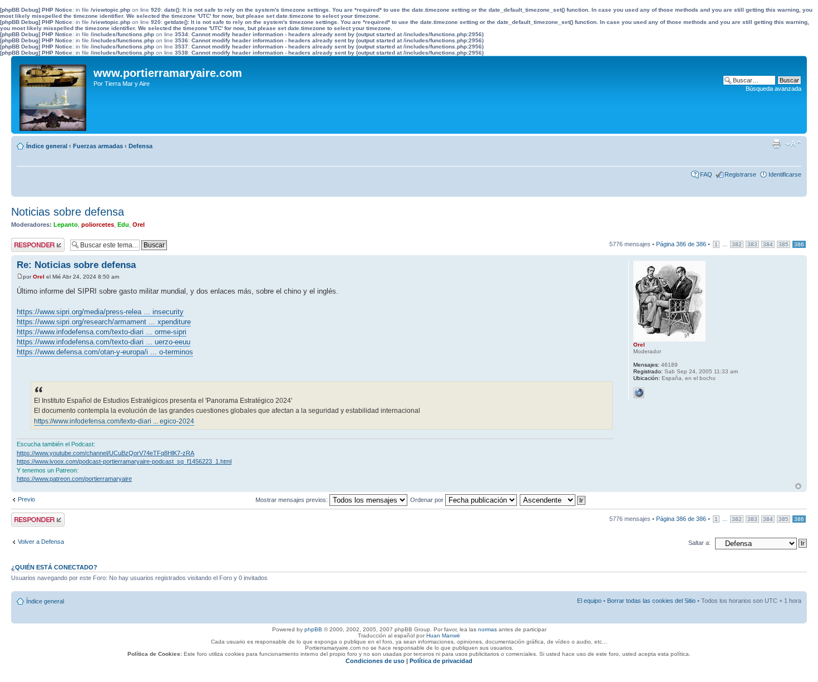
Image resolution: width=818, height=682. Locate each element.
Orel (138, 224)
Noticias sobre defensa (67, 212)
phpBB (313, 629)
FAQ (706, 174)
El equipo (589, 600)
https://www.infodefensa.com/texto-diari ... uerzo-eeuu (103, 342)
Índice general (46, 146)
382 (737, 244)
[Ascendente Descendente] (553, 499)
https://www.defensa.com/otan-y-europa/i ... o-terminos (105, 352)
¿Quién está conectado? (54, 567)
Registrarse (740, 174)
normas (487, 629)
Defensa (140, 146)
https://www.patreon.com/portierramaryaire (74, 478)
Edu (123, 224)
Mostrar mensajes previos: (292, 499)
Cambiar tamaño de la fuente (793, 144)
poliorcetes (97, 224)
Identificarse (784, 174)
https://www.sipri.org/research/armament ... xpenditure (104, 322)
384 (768, 244)
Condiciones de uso (375, 660)
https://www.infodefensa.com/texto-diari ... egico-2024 (114, 421)
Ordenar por (427, 499)
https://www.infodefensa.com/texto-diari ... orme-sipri (101, 332)
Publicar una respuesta (28, 244)
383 (752, 244)
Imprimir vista (776, 144)
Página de (681, 244)
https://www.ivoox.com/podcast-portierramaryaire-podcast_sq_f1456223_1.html (124, 461)
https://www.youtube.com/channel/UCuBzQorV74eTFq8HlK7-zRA (105, 453)
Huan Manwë (443, 635)
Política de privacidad (441, 660)
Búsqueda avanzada (773, 88)
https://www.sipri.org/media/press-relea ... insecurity (100, 312)
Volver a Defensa (41, 541)
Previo (26, 499)
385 (783, 244)
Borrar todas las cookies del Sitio (651, 600)
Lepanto (65, 224)
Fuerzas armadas (98, 146)
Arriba (798, 486)
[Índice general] (53, 95)
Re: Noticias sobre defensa (76, 265)
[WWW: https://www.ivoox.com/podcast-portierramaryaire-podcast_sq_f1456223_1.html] (638, 392)
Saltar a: (699, 542)
